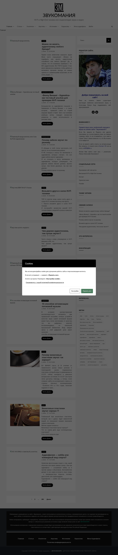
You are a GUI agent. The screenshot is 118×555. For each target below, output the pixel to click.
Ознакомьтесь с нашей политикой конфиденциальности (45, 282)
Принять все (87, 291)
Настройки (75, 291)
